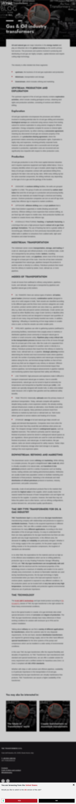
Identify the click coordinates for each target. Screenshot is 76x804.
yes (19, 800)
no (57, 800)
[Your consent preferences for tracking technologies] (3, 801)
